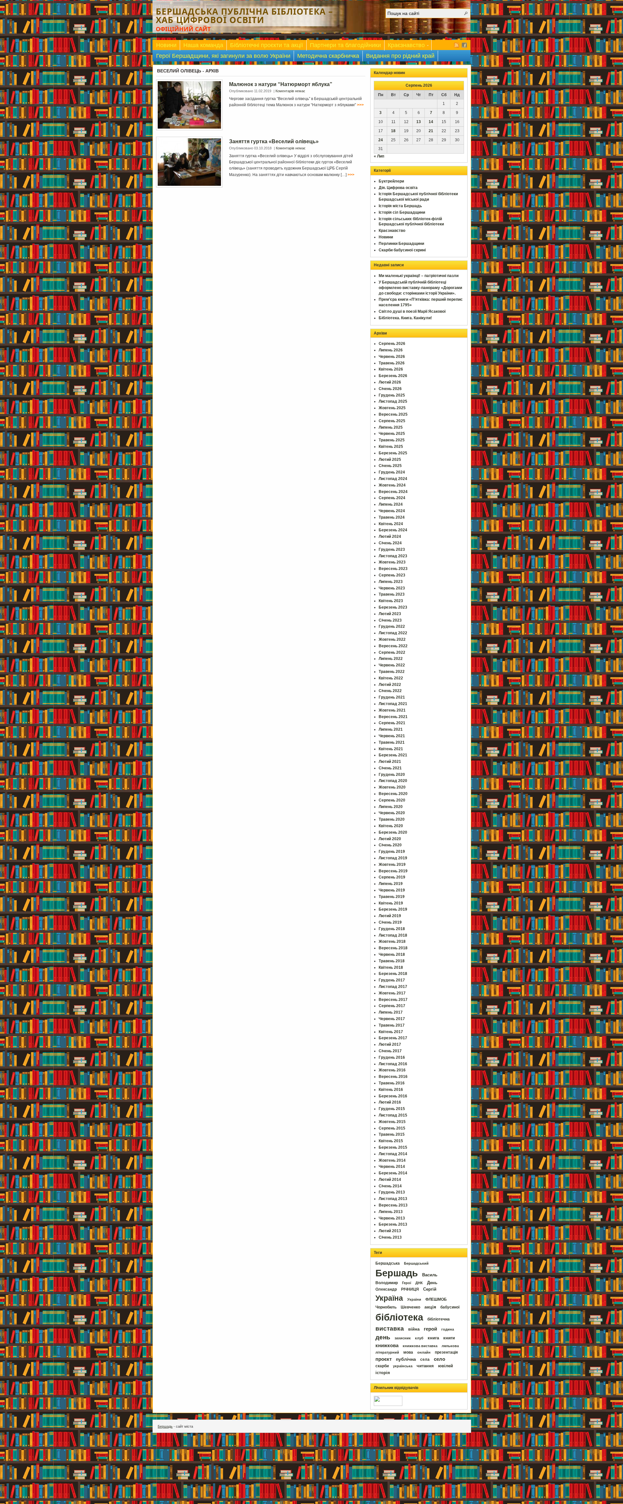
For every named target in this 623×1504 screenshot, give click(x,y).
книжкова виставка (420, 1346)
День (432, 1282)
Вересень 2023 (393, 568)
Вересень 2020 (393, 793)
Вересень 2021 (393, 716)
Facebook (464, 45)
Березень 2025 (393, 453)
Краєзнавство (405, 46)
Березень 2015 (393, 1147)
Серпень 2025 (392, 421)
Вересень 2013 (393, 1205)
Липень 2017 (391, 1012)
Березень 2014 (393, 1173)
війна (414, 1329)
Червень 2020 (392, 813)
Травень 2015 (392, 1134)
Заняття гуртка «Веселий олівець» (274, 141)
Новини (166, 45)
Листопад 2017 (393, 986)
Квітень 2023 (391, 601)
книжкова (386, 1345)
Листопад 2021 (393, 703)
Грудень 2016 (392, 1057)
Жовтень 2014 (392, 1160)
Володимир (386, 1283)
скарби (382, 1366)
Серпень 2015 (392, 1128)
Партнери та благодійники (345, 45)
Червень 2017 (392, 1019)
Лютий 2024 (390, 536)
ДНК (419, 1283)
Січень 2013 (390, 1237)
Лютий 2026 (390, 382)
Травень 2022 (392, 671)
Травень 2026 (392, 363)
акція (430, 1306)
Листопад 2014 (393, 1154)
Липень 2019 (391, 883)
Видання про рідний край (400, 56)
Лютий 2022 (390, 684)
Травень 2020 (392, 819)
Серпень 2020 (392, 800)
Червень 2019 (392, 890)
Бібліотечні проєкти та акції (266, 45)
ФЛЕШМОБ (436, 1299)
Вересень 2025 (393, 414)
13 (418, 122)
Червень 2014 (392, 1166)
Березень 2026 (393, 375)
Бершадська (387, 1263)
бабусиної (449, 1307)
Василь (429, 1274)
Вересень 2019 (393, 871)
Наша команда (203, 45)
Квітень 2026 (391, 369)
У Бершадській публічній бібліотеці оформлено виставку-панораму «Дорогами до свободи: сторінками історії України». (420, 288)
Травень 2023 (392, 594)
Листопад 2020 (393, 780)
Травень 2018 (392, 961)
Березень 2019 (393, 909)
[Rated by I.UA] (388, 1404)
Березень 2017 (393, 1038)
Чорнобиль (386, 1307)
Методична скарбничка (328, 56)
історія (382, 1372)
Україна (389, 1298)
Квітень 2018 (391, 967)
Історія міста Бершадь (400, 206)
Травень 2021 (392, 742)
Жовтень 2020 (392, 787)
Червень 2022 (392, 665)
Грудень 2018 (392, 929)
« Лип (379, 156)
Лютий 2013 (390, 1231)
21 (431, 131)
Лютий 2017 (390, 1044)
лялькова (450, 1346)
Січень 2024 (390, 543)
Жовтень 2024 (392, 485)
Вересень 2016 (393, 1076)
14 (431, 122)
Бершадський (416, 1263)
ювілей (445, 1365)
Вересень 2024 (393, 491)
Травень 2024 (392, 517)
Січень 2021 (390, 768)
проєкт (383, 1359)
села (425, 1359)
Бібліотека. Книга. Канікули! (405, 318)
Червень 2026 (392, 356)
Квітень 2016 (391, 1089)
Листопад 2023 (393, 556)
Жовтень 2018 (392, 941)
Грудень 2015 (392, 1108)
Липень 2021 (391, 729)
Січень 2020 (390, 845)
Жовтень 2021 (392, 710)
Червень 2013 (392, 1218)
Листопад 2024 (393, 478)
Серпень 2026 (392, 343)
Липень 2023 (391, 581)
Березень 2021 (393, 755)
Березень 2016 (393, 1096)
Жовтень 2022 (392, 639)
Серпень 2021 (392, 723)
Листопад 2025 (393, 401)
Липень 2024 (391, 504)
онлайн (424, 1352)
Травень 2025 (392, 440)
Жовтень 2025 (392, 408)
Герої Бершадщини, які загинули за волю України (223, 56)
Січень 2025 (390, 465)
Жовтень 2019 (392, 864)
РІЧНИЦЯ (410, 1289)
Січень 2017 (390, 1051)
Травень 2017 (392, 1025)
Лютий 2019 (390, 916)
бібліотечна (438, 1319)
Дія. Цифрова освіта (398, 187)
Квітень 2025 (391, 446)
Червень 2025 (392, 433)
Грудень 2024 (392, 472)
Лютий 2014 (390, 1179)
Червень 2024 (392, 511)
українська (402, 1366)
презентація (446, 1352)
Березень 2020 (393, 832)
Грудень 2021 (392, 697)
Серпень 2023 (392, 575)
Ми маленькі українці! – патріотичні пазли (418, 275)
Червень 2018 (392, 954)
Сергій (429, 1289)
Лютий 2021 (390, 761)
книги (449, 1337)
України (414, 1299)
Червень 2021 (392, 736)
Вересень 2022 (393, 646)
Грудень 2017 (392, 980)
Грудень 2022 (392, 626)
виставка (389, 1328)
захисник (403, 1338)
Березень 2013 (393, 1224)
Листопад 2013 (393, 1198)
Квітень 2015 (391, 1141)
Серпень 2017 (392, 1006)
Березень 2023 (393, 607)
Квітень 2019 (391, 903)
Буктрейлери (391, 181)
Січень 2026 (390, 388)
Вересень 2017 (393, 999)
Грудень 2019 (392, 851)
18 (393, 131)
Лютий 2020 (390, 839)
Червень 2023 (392, 588)
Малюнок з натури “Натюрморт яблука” (280, 84)
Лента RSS (456, 45)
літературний (387, 1352)
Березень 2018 (393, 973)
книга (433, 1337)
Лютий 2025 (390, 459)
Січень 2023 (390, 620)
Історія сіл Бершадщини (402, 212)
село (439, 1359)
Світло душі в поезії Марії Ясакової (412, 311)
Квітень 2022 (391, 678)
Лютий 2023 (390, 614)
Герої (406, 1283)
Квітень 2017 (391, 1032)
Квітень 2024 (391, 524)
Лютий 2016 (390, 1102)
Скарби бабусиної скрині (402, 250)
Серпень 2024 (392, 498)
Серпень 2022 (392, 652)
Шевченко (410, 1307)
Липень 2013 (391, 1211)
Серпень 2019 (392, 877)
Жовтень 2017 (392, 993)
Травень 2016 (392, 1083)
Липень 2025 (391, 427)
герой (430, 1329)
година (447, 1329)
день (382, 1337)
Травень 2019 (392, 896)
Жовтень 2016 (392, 1070)
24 (380, 140)
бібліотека (399, 1317)
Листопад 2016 (393, 1064)
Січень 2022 (390, 691)
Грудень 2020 (392, 774)
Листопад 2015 (393, 1115)
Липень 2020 (391, 806)
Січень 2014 (390, 1186)
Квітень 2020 (391, 826)
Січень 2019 (390, 922)
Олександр (386, 1289)
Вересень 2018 (393, 948)
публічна (406, 1359)
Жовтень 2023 (392, 562)
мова (408, 1352)
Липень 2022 (391, 658)
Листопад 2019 (393, 858)
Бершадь (396, 1273)
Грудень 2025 (392, 395)
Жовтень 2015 (392, 1121)
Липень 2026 (391, 350)
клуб (419, 1338)
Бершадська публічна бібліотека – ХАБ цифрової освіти (244, 16)
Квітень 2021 (391, 749)
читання (425, 1366)
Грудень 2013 (392, 1192)
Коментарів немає (290, 91)
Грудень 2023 (392, 549)
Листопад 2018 (393, 935)
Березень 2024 (393, 530)
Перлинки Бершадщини (401, 243)
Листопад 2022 (393, 633)
